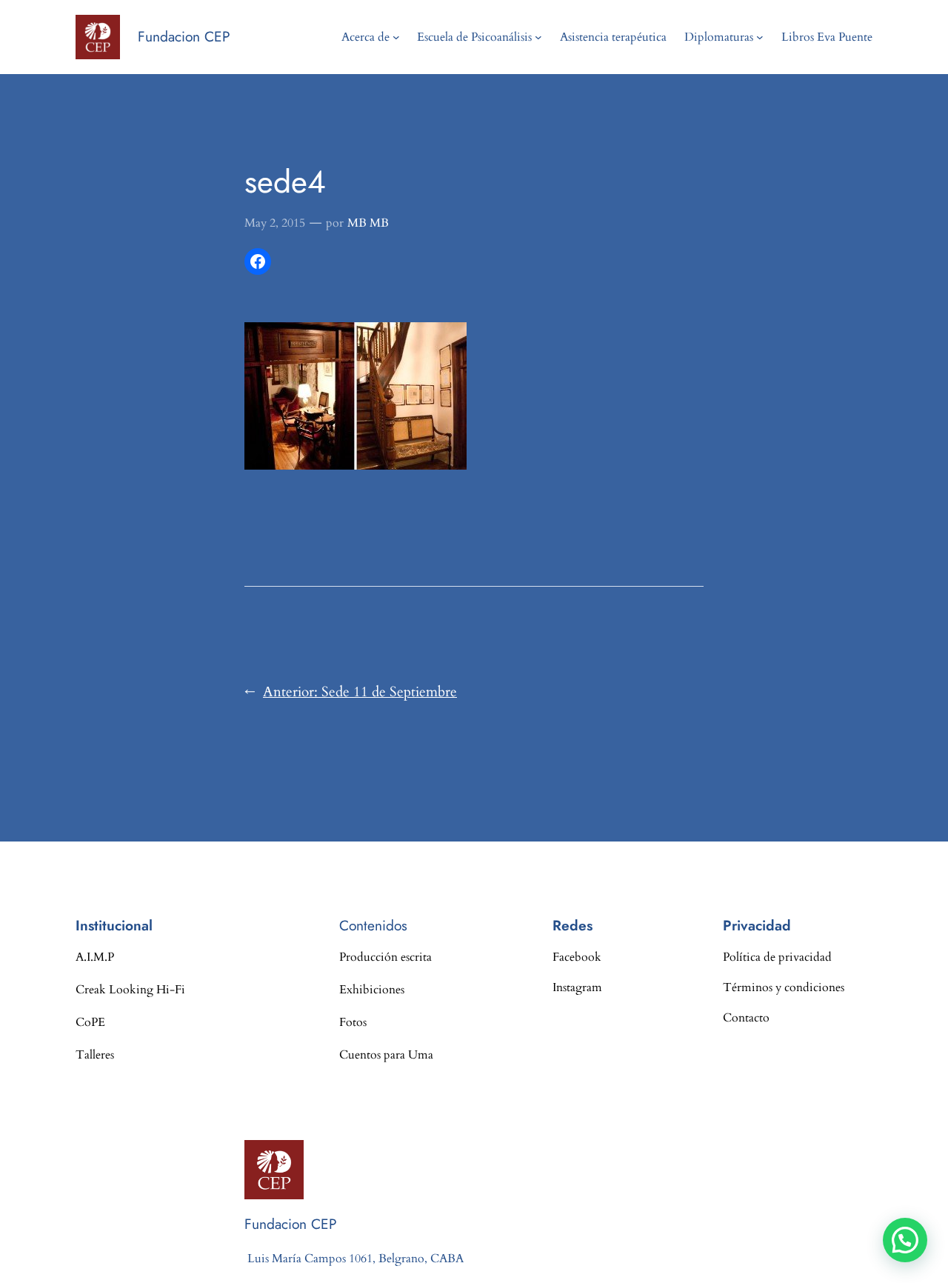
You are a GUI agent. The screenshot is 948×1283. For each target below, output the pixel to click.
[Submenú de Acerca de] (396, 37)
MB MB (368, 223)
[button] (905, 1240)
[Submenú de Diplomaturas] (760, 37)
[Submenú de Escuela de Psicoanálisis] (538, 37)
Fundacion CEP (184, 36)
